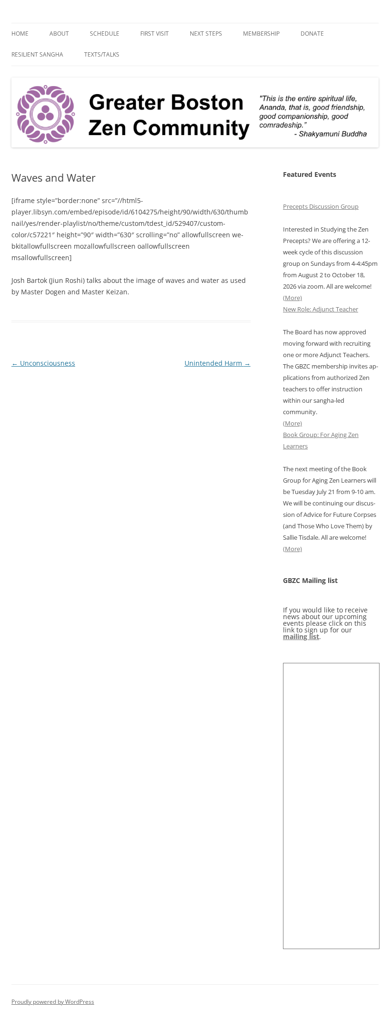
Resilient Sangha (37, 54)
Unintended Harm (218, 363)
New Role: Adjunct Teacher (320, 309)
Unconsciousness (43, 363)
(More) (292, 297)
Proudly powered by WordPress (52, 1002)
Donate (312, 33)
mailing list (301, 636)
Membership (261, 33)
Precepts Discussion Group (321, 206)
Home (20, 33)
